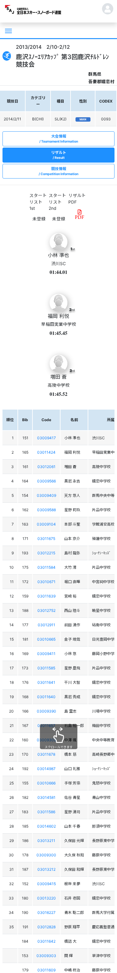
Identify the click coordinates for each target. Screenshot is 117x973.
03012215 (46, 553)
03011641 (46, 682)
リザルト (58, 155)
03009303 (46, 955)
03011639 (46, 596)
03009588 (46, 509)
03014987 (46, 768)
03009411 (46, 653)
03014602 (46, 826)
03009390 (46, 711)
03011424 (46, 452)
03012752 (46, 610)
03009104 (46, 524)
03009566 (46, 481)
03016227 (46, 912)
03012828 (46, 927)
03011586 (46, 811)
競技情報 (59, 171)
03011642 (46, 941)
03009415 (46, 883)
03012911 (46, 625)
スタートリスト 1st (38, 202)
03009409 (46, 495)
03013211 (46, 840)
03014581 (46, 797)
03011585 (46, 668)
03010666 (46, 783)
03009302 (46, 740)
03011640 (46, 696)
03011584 (46, 567)
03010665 (46, 639)
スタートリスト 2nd (57, 202)
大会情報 (59, 139)
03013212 (46, 869)
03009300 (46, 855)
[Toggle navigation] (8, 30)
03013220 (46, 898)
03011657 (46, 725)
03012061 (46, 466)
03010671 (46, 581)
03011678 (46, 754)
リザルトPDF (77, 198)
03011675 (46, 538)
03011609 (46, 970)
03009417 (46, 438)
